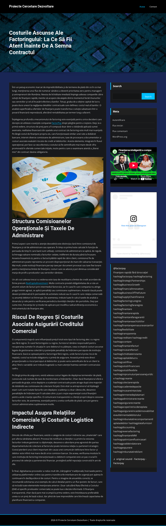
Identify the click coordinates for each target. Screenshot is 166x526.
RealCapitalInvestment (37, 283)
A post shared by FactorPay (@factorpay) (134, 254)
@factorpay (119, 268)
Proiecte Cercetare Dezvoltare (31, 6)
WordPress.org (119, 136)
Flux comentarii (119, 131)
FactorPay (56, 123)
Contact (153, 6)
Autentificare (118, 120)
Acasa (142, 6)
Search (117, 86)
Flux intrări (117, 125)
